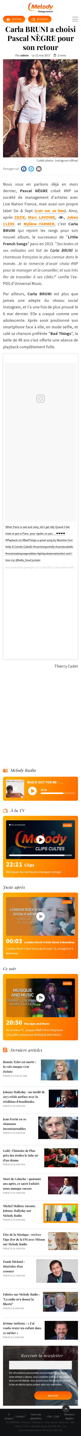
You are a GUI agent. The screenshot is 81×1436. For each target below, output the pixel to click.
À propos (9, 1416)
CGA (56, 1416)
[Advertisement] (40, 440)
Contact (20, 1416)
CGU (49, 1416)
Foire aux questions (36, 1416)
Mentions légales (69, 1416)
